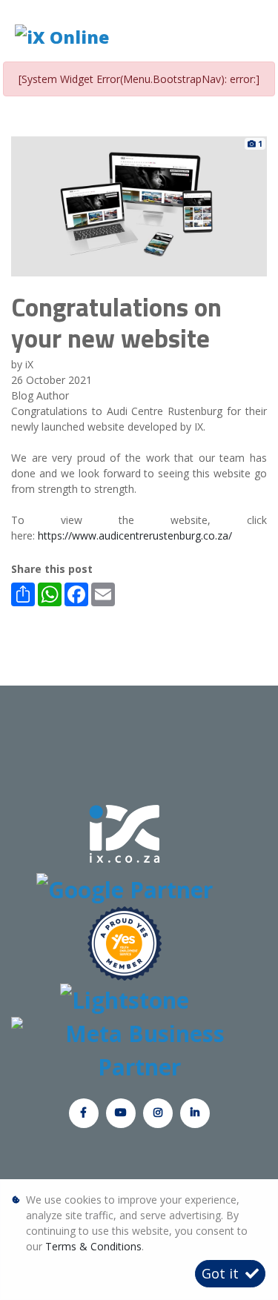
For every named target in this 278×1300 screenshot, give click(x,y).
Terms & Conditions (93, 1246)
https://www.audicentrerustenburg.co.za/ (135, 535)
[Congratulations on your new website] (139, 205)
